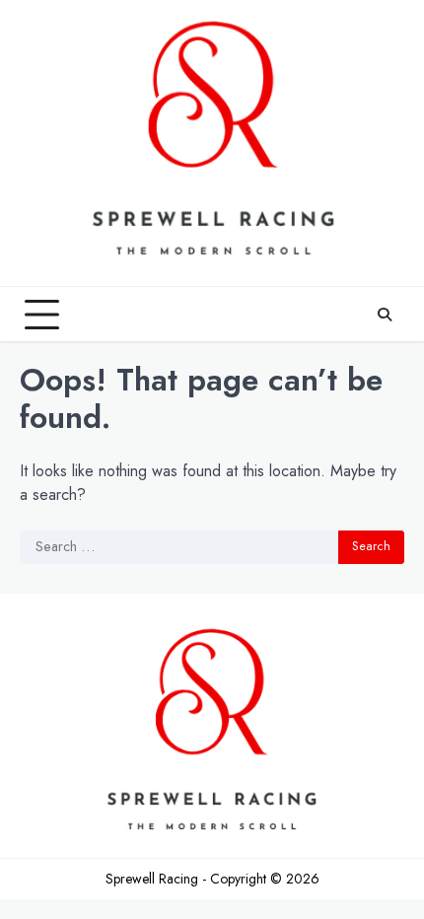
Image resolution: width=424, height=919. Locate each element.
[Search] (384, 314)
